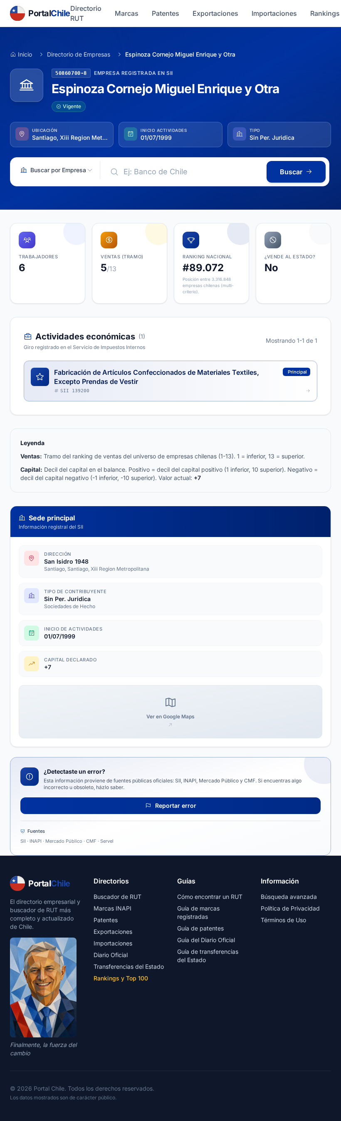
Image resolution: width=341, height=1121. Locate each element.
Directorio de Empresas (78, 54)
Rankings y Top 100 (121, 978)
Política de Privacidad (290, 908)
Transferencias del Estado (129, 966)
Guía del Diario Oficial (206, 939)
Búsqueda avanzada (289, 896)
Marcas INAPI (112, 908)
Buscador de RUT (117, 896)
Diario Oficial (111, 954)
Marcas (126, 13)
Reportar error (174, 805)
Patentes (165, 13)
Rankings (325, 13)
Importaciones (274, 13)
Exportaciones (215, 13)
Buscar (291, 172)
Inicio (25, 54)
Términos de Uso (283, 919)
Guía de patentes (200, 928)
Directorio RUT (85, 13)
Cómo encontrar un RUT (209, 896)
